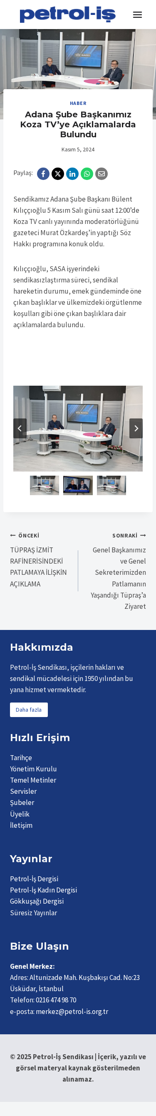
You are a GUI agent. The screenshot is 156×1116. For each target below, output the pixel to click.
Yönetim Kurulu (33, 768)
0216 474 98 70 (56, 999)
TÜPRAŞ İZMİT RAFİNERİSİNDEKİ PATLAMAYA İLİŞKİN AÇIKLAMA (38, 560)
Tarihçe (21, 757)
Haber (78, 103)
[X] (58, 174)
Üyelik (20, 814)
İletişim (21, 825)
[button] (44, 485)
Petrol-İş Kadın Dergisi (43, 890)
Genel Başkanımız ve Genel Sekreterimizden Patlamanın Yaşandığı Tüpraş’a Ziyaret (118, 571)
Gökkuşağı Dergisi (37, 901)
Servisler (23, 791)
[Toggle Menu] (137, 14)
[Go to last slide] (20, 428)
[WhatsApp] (87, 174)
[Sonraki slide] (136, 428)
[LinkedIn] (72, 174)
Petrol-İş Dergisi (34, 878)
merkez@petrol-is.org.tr (72, 1011)
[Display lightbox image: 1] (78, 429)
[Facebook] (43, 174)
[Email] (101, 174)
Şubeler (22, 802)
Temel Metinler (33, 780)
